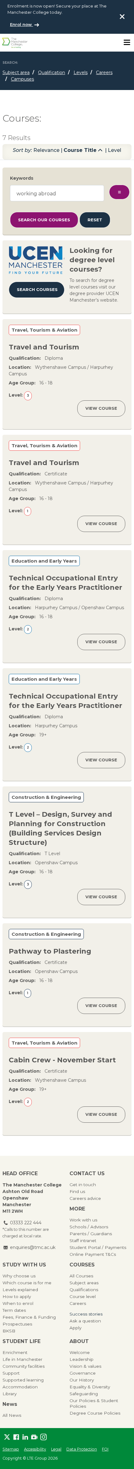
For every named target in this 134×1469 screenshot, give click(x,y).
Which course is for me (26, 1282)
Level (114, 150)
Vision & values (85, 1366)
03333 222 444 (25, 1223)
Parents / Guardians (90, 1233)
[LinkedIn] (25, 1437)
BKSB (8, 1330)
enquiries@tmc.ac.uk (32, 1247)
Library (9, 1393)
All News (11, 1415)
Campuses (22, 79)
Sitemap (10, 1449)
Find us (77, 1191)
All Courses (81, 1275)
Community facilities (23, 1366)
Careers (104, 72)
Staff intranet (82, 1240)
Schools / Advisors (88, 1226)
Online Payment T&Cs (92, 1254)
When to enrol (17, 1303)
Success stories (86, 1313)
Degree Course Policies (94, 1413)
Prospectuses (17, 1323)
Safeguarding (83, 1393)
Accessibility (35, 1449)
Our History (81, 1379)
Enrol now (21, 24)
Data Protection (81, 1449)
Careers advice (85, 1198)
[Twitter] (7, 1437)
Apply (75, 1327)
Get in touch (82, 1184)
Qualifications (83, 1289)
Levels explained (20, 1289)
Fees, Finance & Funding (29, 1317)
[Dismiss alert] (122, 16)
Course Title (80, 150)
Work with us (83, 1219)
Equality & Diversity (89, 1386)
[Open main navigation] (127, 42)
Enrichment (14, 1352)
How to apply (16, 1296)
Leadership (81, 1359)
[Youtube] (34, 1437)
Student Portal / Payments (97, 1247)
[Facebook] (16, 1437)
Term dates (14, 1310)
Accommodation (20, 1386)
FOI (105, 1449)
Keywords (21, 178)
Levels (81, 72)
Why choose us (19, 1275)
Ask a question (85, 1320)
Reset (95, 219)
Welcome (79, 1352)
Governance (82, 1373)
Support (11, 1373)
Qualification (51, 72)
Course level (82, 1296)
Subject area (16, 72)
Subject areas (83, 1282)
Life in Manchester (22, 1359)
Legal (56, 1449)
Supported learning (23, 1379)
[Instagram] (43, 1437)
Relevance (46, 150)
